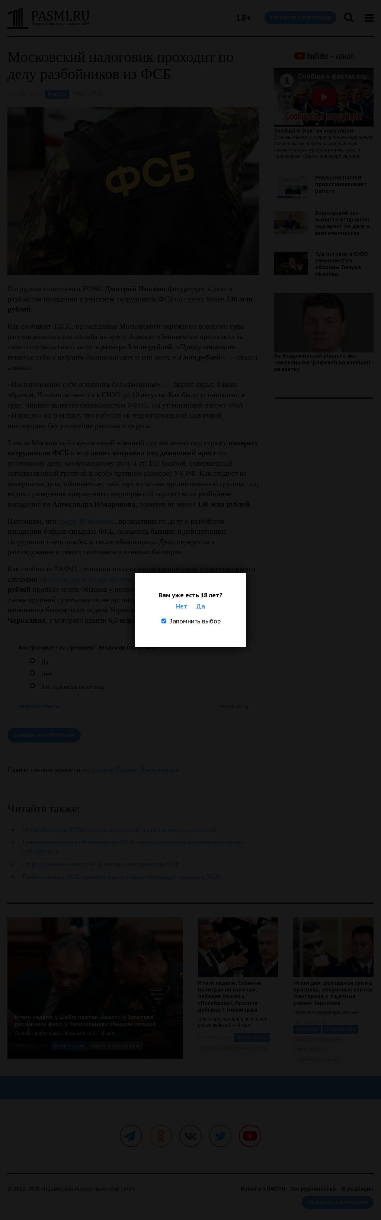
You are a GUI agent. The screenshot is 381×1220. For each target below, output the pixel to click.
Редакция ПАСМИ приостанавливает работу (341, 184)
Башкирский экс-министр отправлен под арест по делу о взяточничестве (342, 223)
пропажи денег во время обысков (91, 579)
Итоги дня (307, 1029)
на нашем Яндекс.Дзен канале (131, 770)
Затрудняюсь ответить (72, 687)
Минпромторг (311, 1049)
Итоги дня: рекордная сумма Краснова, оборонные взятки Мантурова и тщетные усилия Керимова (332, 993)
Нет (182, 606)
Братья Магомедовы (319, 1039)
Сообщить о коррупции (300, 17)
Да (200, 606)
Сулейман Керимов (317, 1059)
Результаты (233, 706)
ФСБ (97, 94)
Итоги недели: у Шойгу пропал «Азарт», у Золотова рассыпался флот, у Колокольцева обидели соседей (85, 1020)
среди (68, 521)
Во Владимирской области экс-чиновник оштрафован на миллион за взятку (322, 362)
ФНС (80, 94)
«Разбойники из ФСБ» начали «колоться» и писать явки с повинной (119, 830)
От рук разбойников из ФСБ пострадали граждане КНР (100, 864)
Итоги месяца (252, 1037)
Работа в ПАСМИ (263, 1188)
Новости (57, 94)
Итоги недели (69, 1045)
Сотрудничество (313, 1188)
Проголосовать (38, 706)
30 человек (96, 521)
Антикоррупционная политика (234, 1047)
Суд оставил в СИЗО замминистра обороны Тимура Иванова (341, 263)
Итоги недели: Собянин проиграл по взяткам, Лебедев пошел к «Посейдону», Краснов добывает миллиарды (229, 996)
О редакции (358, 1188)
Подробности (340, 1029)
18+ (243, 17)
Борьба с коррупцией (116, 1045)
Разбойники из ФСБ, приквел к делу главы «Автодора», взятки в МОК (121, 877)
